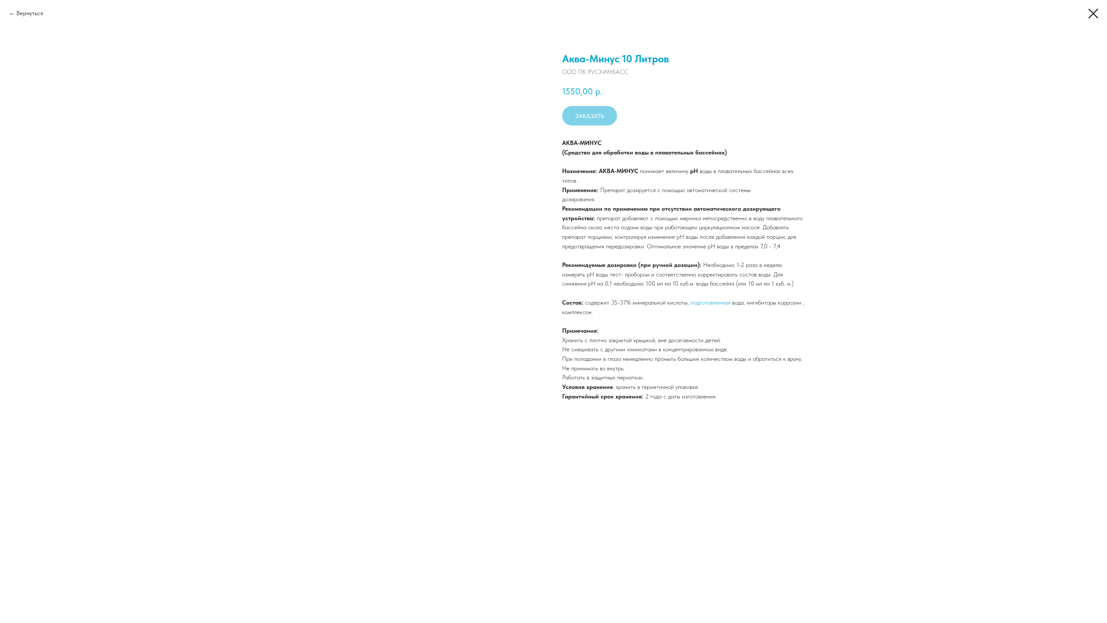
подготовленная (710, 302)
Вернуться (29, 13)
